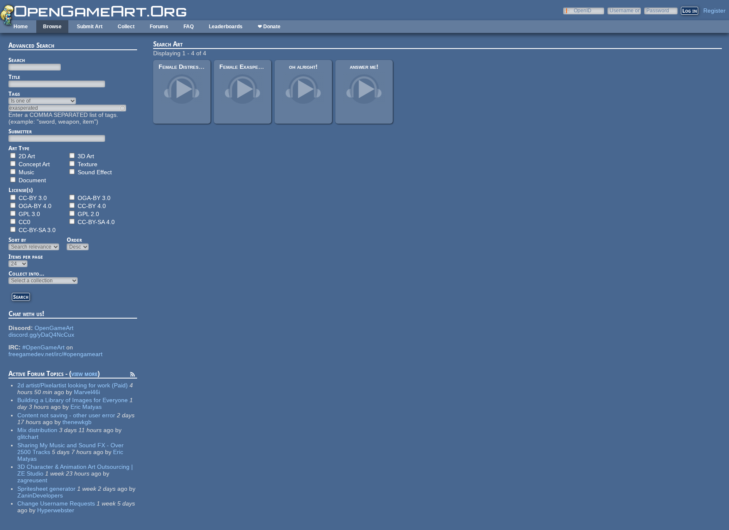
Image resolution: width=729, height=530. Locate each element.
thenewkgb (77, 422)
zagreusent (32, 480)
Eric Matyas (86, 406)
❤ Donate (269, 27)
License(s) (20, 190)
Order (74, 239)
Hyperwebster (55, 510)
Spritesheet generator (46, 488)
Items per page (25, 256)
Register (714, 10)
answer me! (364, 66)
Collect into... (26, 273)
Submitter (20, 131)
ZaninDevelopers (40, 495)
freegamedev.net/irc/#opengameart (55, 354)
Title (14, 76)
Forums (159, 27)
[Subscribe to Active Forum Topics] (132, 375)
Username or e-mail (625, 10)
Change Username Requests (56, 503)
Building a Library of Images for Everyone (72, 400)
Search (16, 60)
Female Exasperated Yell (252, 66)
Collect (126, 27)
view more (84, 374)
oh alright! (303, 66)
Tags (14, 93)
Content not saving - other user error (66, 415)
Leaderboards (226, 27)
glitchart (27, 436)
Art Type (19, 148)
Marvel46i (87, 392)
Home (21, 27)
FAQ (189, 27)
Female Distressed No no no (196, 66)
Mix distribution (37, 430)
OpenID (582, 10)
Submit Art (90, 27)
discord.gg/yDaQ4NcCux (41, 334)
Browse (52, 27)
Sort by (17, 239)
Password (657, 10)
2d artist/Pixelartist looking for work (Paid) (72, 385)
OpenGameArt (54, 327)
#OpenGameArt (43, 347)
